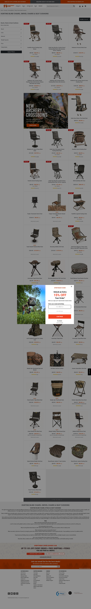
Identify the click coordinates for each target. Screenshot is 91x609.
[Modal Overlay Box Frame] (45, 304)
